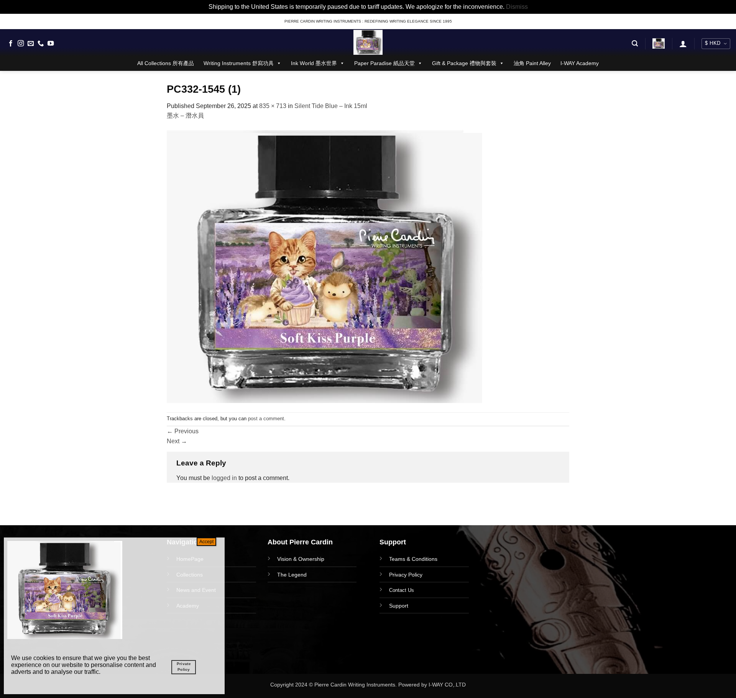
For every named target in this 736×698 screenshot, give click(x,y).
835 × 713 (272, 106)
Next (177, 441)
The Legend (292, 575)
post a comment (266, 418)
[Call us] (41, 43)
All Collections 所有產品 (165, 63)
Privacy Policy (405, 575)
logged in (224, 478)
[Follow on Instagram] (21, 43)
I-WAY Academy (579, 63)
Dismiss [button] (517, 6)
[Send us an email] (31, 43)
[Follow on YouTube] (51, 43)
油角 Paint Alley (532, 63)
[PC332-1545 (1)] (327, 265)
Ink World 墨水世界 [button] (314, 63)
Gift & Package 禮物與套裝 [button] (464, 63)
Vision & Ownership (300, 559)
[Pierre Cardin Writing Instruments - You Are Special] (368, 42)
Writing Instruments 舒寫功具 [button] (239, 63)
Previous (183, 431)
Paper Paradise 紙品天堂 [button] (384, 63)
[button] (635, 43)
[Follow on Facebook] (11, 43)
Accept (206, 541)
